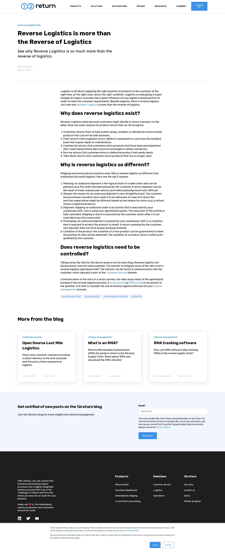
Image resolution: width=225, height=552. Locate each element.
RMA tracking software (175, 343)
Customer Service (116, 272)
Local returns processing (127, 501)
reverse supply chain (71, 296)
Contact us (189, 490)
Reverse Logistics (87, 104)
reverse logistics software (115, 296)
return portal (117, 282)
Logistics (157, 490)
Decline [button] (168, 545)
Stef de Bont (25, 66)
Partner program (192, 501)
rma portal (136, 296)
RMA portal (136, 282)
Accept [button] (155, 545)
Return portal (122, 484)
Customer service (162, 484)
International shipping (126, 495)
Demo (187, 495)
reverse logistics (92, 296)
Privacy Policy (132, 530)
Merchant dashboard (126, 490)
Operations (159, 495)
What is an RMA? (103, 343)
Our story (188, 484)
